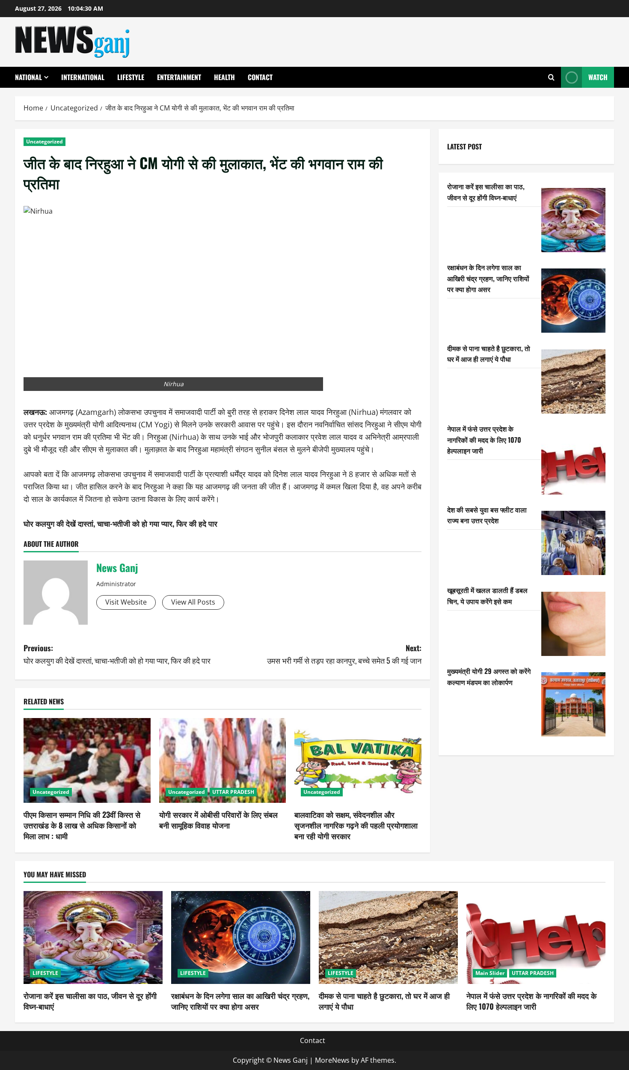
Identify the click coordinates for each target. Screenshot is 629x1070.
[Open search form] (551, 77)
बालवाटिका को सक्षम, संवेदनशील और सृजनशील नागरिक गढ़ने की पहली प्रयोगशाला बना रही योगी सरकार (356, 825)
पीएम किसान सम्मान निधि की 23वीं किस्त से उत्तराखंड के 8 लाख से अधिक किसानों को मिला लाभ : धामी (82, 825)
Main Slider (489, 973)
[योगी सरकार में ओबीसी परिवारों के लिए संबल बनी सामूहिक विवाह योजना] (222, 760)
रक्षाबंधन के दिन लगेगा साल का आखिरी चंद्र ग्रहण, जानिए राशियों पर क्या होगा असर (488, 278)
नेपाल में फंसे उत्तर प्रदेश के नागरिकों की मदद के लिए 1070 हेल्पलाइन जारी (484, 439)
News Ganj (117, 567)
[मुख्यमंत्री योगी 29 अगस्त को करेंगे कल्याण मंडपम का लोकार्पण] (573, 704)
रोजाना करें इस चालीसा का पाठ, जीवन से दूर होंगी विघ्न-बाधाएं (486, 192)
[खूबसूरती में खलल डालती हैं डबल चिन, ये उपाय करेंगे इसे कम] (573, 624)
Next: (344, 654)
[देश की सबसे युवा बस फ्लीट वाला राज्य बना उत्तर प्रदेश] (573, 543)
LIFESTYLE (130, 77)
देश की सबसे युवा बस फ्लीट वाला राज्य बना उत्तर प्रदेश (487, 514)
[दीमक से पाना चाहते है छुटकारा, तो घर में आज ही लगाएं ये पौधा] (573, 381)
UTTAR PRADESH (233, 792)
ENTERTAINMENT (179, 77)
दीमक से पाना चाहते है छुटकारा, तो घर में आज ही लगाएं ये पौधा (488, 353)
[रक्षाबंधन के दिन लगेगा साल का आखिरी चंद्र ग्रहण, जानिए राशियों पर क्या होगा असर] (573, 300)
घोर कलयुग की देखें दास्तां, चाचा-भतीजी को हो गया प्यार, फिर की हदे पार (120, 523)
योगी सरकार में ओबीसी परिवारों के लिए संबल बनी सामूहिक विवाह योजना (218, 820)
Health (224, 77)
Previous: (117, 654)
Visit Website (126, 602)
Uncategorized (44, 141)
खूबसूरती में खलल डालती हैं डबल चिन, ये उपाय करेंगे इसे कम (487, 595)
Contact (260, 77)
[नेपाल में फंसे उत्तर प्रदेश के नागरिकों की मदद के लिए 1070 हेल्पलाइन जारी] (573, 462)
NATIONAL (28, 77)
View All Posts (193, 602)
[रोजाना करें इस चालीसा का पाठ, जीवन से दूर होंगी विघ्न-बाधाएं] (573, 220)
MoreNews (332, 1060)
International (82, 77)
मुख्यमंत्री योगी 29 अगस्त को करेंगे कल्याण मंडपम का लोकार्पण (489, 676)
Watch (598, 77)
